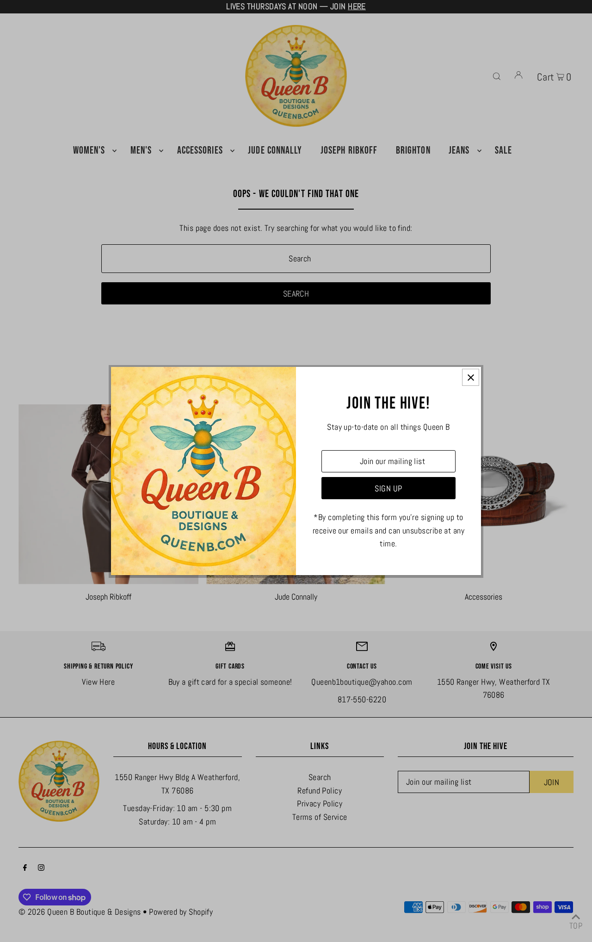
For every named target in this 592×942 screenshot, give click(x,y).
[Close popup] (470, 377)
